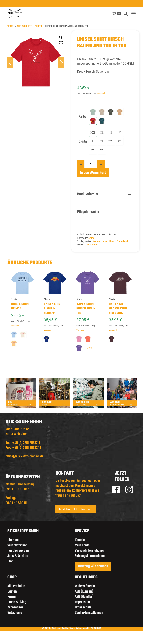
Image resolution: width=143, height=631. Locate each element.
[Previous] (10, 62)
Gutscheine (14, 613)
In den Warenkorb (93, 173)
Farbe (82, 116)
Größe (83, 142)
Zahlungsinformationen (90, 556)
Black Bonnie (92, 244)
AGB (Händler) (84, 597)
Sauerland (122, 241)
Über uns (13, 540)
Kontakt (80, 540)
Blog (10, 561)
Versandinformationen (89, 550)
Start (10, 27)
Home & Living (16, 602)
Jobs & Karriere (17, 556)
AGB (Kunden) (84, 591)
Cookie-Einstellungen (89, 613)
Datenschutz (83, 607)
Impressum (82, 602)
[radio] (93, 112)
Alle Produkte (24, 27)
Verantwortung (17, 545)
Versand (101, 93)
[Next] (61, 62)
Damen (96, 241)
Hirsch (112, 241)
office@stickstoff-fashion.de (25, 456)
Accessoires (15, 607)
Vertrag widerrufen (93, 566)
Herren (104, 241)
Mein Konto (82, 545)
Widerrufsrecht (85, 586)
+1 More (87, 347)
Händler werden (18, 550)
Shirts (38, 27)
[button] (126, 13)
